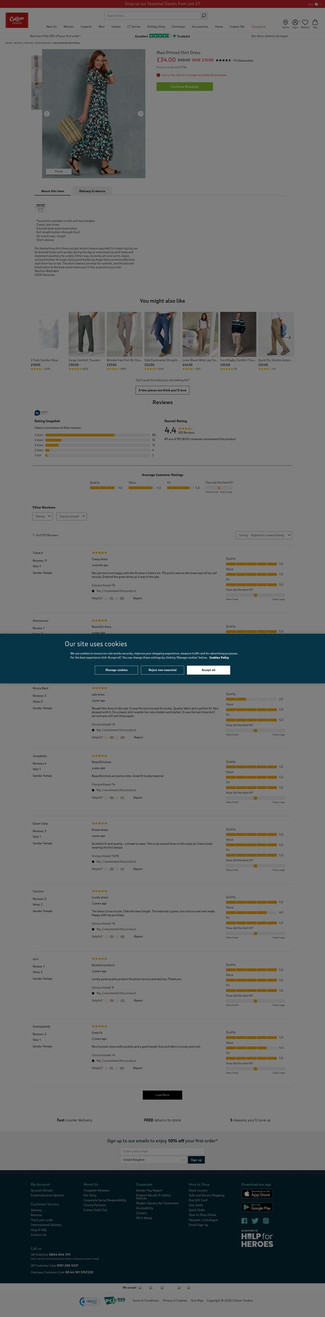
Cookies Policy (219, 658)
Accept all (208, 670)
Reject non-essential (163, 670)
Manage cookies (117, 670)
